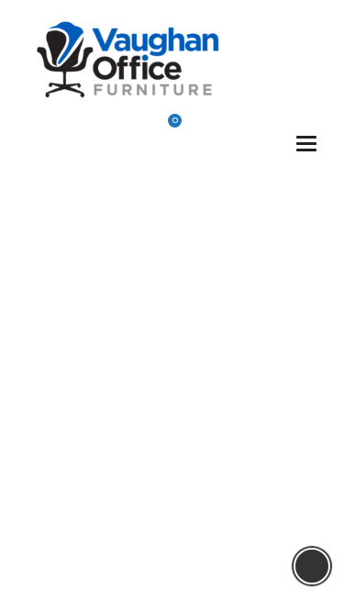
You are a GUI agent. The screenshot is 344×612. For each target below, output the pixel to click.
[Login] (212, 129)
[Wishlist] (123, 128)
